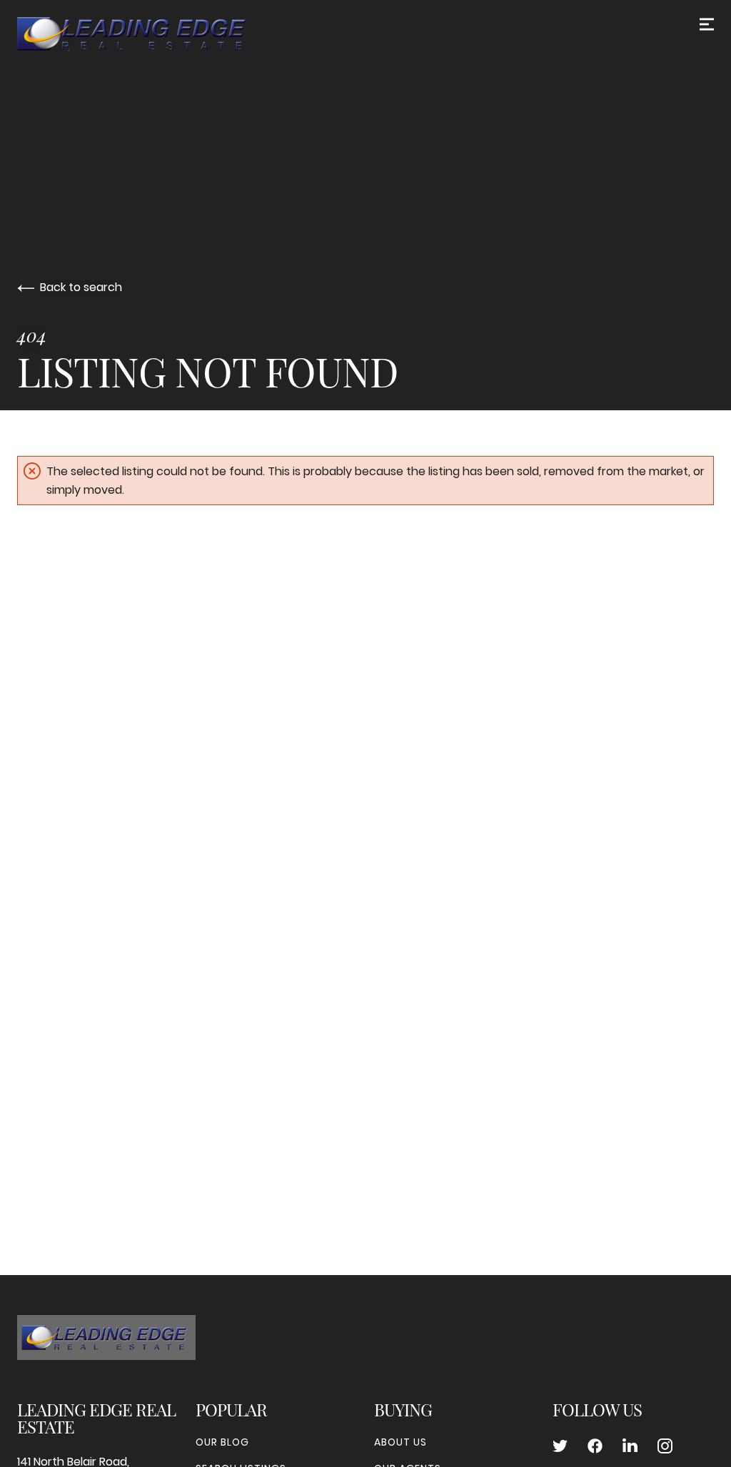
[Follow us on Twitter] (560, 1446)
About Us (400, 1442)
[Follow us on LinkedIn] (629, 1446)
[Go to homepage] (145, 34)
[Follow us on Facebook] (595, 1446)
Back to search (81, 287)
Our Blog (222, 1442)
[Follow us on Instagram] (664, 1446)
